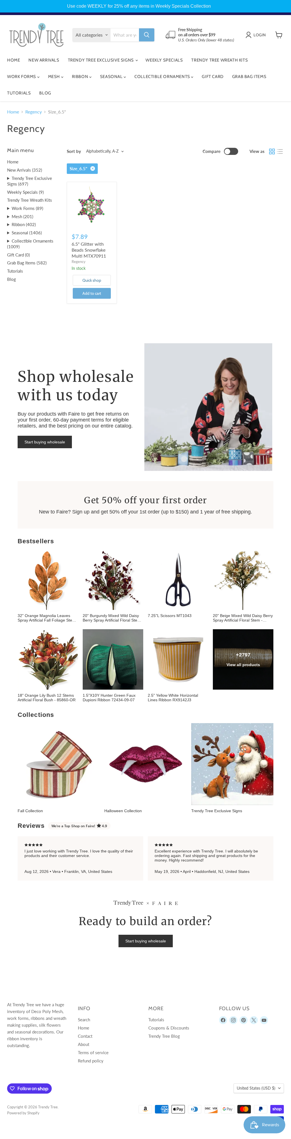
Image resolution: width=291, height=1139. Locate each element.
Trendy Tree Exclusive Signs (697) (29, 181)
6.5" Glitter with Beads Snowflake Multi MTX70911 (89, 249)
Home (13, 60)
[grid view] (272, 151)
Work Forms (22, 76)
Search (84, 1019)
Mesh (54, 76)
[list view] (280, 151)
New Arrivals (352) (24, 169)
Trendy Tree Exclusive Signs (101, 60)
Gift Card (212, 76)
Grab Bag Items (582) (27, 262)
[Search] (146, 34)
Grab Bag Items (249, 76)
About (83, 1044)
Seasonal (112, 76)
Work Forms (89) (27, 208)
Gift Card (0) (18, 254)
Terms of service (93, 1052)
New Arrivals (43, 60)
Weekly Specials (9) (25, 192)
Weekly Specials (164, 60)
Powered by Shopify (23, 1113)
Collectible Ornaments (162, 76)
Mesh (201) (22, 216)
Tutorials (19, 93)
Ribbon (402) (24, 224)
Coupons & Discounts (168, 1027)
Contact (85, 1036)
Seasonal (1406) (27, 232)
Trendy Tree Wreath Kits (219, 60)
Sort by (74, 151)
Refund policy (90, 1060)
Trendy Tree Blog (164, 1036)
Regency (33, 111)
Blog (45, 93)
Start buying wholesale (44, 442)
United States (256, 1088)
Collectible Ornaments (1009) (30, 243)
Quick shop (91, 280)
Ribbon (80, 76)
